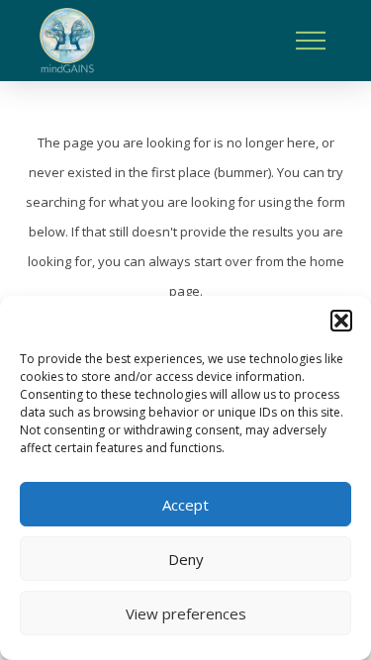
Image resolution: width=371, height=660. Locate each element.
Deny (186, 559)
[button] (341, 320)
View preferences (186, 613)
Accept (185, 505)
